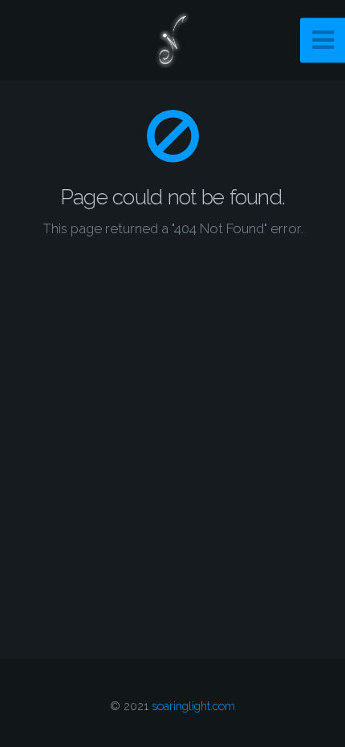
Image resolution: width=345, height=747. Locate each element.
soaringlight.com (193, 706)
